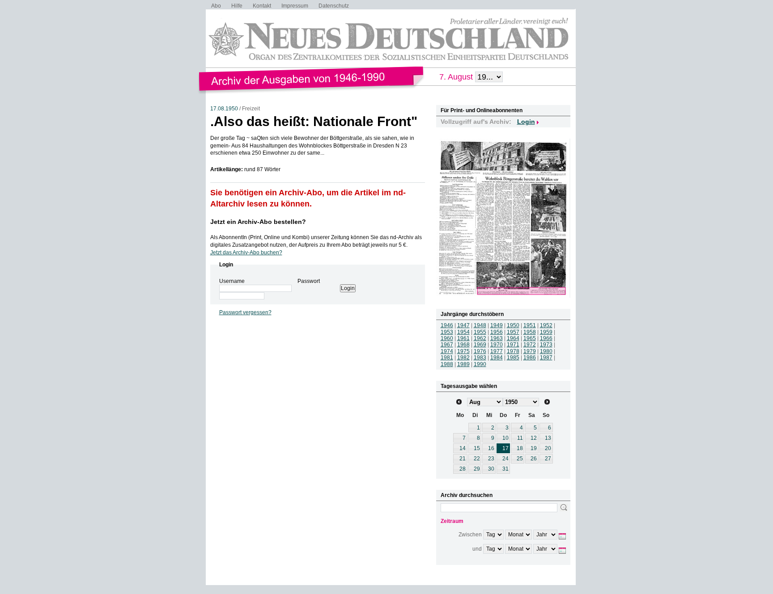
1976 (480, 351)
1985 (513, 357)
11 (520, 438)
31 (505, 469)
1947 (463, 325)
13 (548, 438)
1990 (480, 364)
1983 (480, 357)
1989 (463, 364)
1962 (480, 338)
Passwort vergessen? (245, 312)
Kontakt (262, 6)
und (477, 549)
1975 (463, 351)
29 (477, 469)
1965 (529, 338)
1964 (513, 338)
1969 (480, 344)
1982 (463, 357)
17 (505, 448)
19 (534, 448)
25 (520, 458)
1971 (513, 344)
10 (505, 438)
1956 (496, 332)
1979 (529, 351)
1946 (447, 325)
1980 (546, 351)
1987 (546, 357)
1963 (496, 338)
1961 (463, 338)
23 (491, 458)
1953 (447, 332)
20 (548, 448)
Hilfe (236, 6)
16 (491, 448)
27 (548, 458)
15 (477, 448)
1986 (529, 357)
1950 (513, 325)
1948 (480, 325)
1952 (546, 325)
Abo (216, 6)
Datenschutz (334, 6)
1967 (447, 344)
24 (505, 458)
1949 (496, 325)
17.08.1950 (224, 108)
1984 (496, 357)
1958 (529, 332)
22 (477, 458)
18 (520, 448)
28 (462, 469)
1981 (447, 357)
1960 (447, 338)
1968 (463, 344)
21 (462, 458)
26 (534, 458)
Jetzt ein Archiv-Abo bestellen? (258, 221)
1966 (546, 338)
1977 (496, 351)
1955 (480, 332)
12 (534, 438)
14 (462, 448)
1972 (529, 344)
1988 (447, 364)
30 (491, 469)
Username (232, 281)
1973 (546, 344)
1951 (529, 325)
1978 (513, 351)
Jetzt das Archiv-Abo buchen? (246, 252)
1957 (513, 332)
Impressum (294, 6)
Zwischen (470, 534)
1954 (463, 332)
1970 (496, 344)
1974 (447, 351)
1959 (546, 332)
